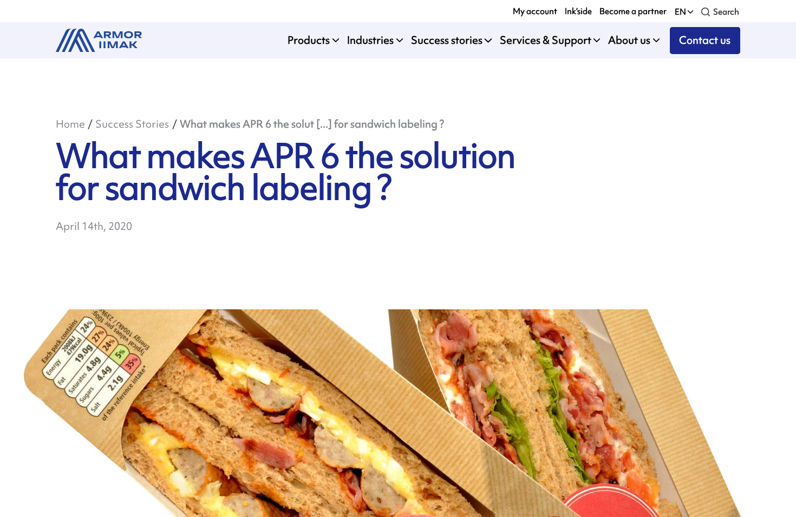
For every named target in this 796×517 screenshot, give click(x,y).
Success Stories (132, 124)
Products (309, 40)
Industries (370, 40)
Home (70, 124)
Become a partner (633, 11)
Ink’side (578, 11)
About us (629, 40)
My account (535, 11)
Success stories (446, 40)
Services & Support (545, 40)
